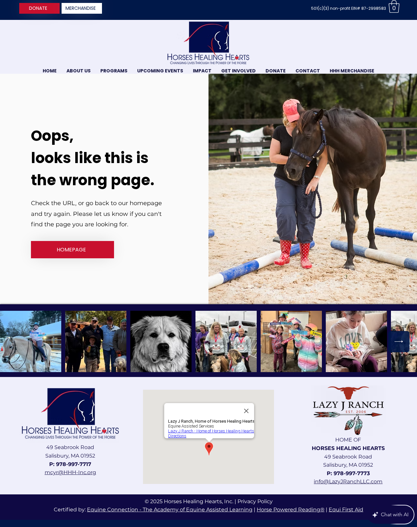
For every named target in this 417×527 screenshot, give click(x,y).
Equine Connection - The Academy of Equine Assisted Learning (169, 509)
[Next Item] (399, 341)
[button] (394, 6)
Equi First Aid (346, 509)
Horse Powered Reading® (290, 509)
